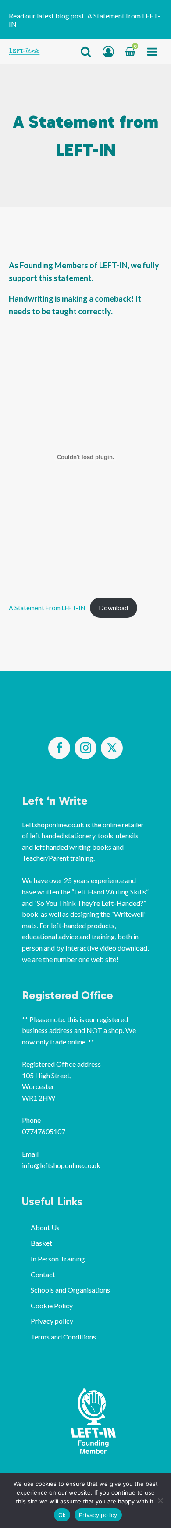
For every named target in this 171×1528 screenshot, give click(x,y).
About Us (45, 1227)
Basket (41, 1243)
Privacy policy (52, 1321)
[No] (160, 1500)
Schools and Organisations (70, 1290)
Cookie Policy (52, 1305)
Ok (62, 1514)
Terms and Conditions (63, 1336)
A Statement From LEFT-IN (47, 608)
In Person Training (58, 1258)
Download (113, 608)
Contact (43, 1274)
